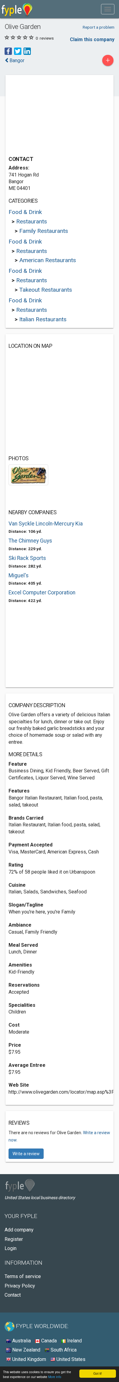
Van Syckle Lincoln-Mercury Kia (46, 524)
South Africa (63, 1350)
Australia (21, 1341)
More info (54, 1376)
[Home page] (17, 9)
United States (70, 1359)
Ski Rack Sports (27, 558)
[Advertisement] (54, 116)
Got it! (97, 1373)
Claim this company (92, 39)
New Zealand (25, 1350)
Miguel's (19, 575)
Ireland (74, 1341)
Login (10, 1248)
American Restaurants (47, 260)
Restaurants (31, 221)
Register (14, 1239)
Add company (19, 1230)
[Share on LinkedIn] (27, 51)
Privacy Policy (20, 1286)
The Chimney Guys (30, 541)
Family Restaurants (43, 230)
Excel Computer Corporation (42, 592)
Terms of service (23, 1276)
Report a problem (98, 27)
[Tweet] (17, 51)
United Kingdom (28, 1359)
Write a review (26, 1153)
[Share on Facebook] (8, 51)
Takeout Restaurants (45, 289)
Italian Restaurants (43, 319)
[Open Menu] (107, 9)
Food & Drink (25, 211)
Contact (13, 1295)
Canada (48, 1341)
